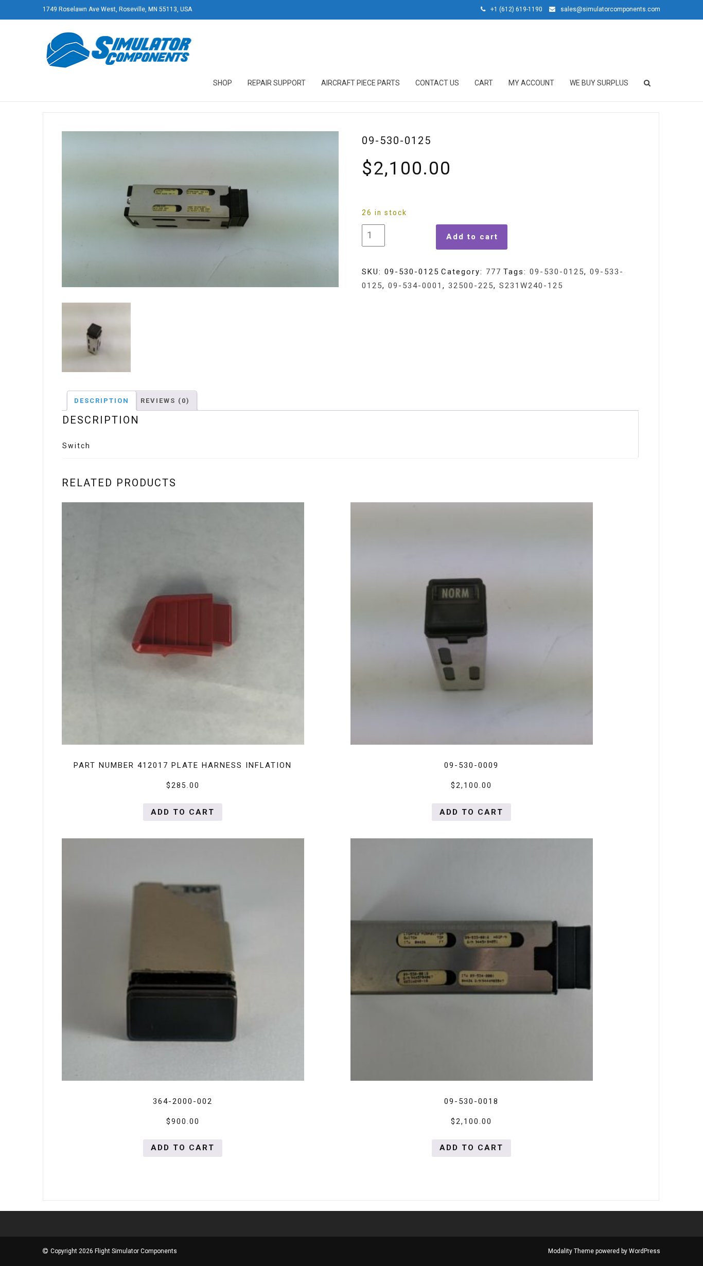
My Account (531, 83)
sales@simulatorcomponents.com (610, 9)
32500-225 (471, 285)
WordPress (644, 1251)
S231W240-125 (531, 285)
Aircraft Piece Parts (360, 83)
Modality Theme (571, 1251)
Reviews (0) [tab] (165, 401)
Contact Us (437, 83)
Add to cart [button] (183, 812)
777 (493, 271)
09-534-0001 (415, 285)
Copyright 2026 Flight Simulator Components (113, 1251)
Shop (222, 83)
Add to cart (472, 236)
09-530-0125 (557, 271)
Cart (483, 83)
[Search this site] (648, 83)
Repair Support (277, 83)
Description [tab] (101, 401)
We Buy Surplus (599, 83)
